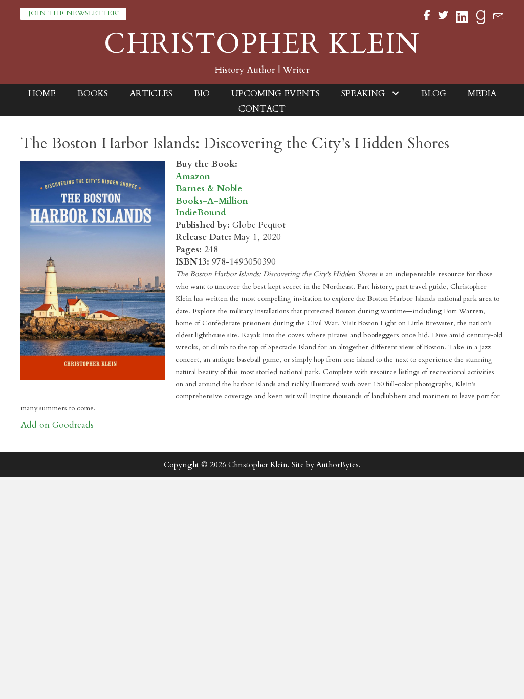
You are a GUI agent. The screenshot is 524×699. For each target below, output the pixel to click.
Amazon (193, 176)
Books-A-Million (212, 201)
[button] (73, 14)
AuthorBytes (337, 465)
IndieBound (201, 213)
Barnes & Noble (209, 188)
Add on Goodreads (57, 425)
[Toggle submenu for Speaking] (395, 93)
